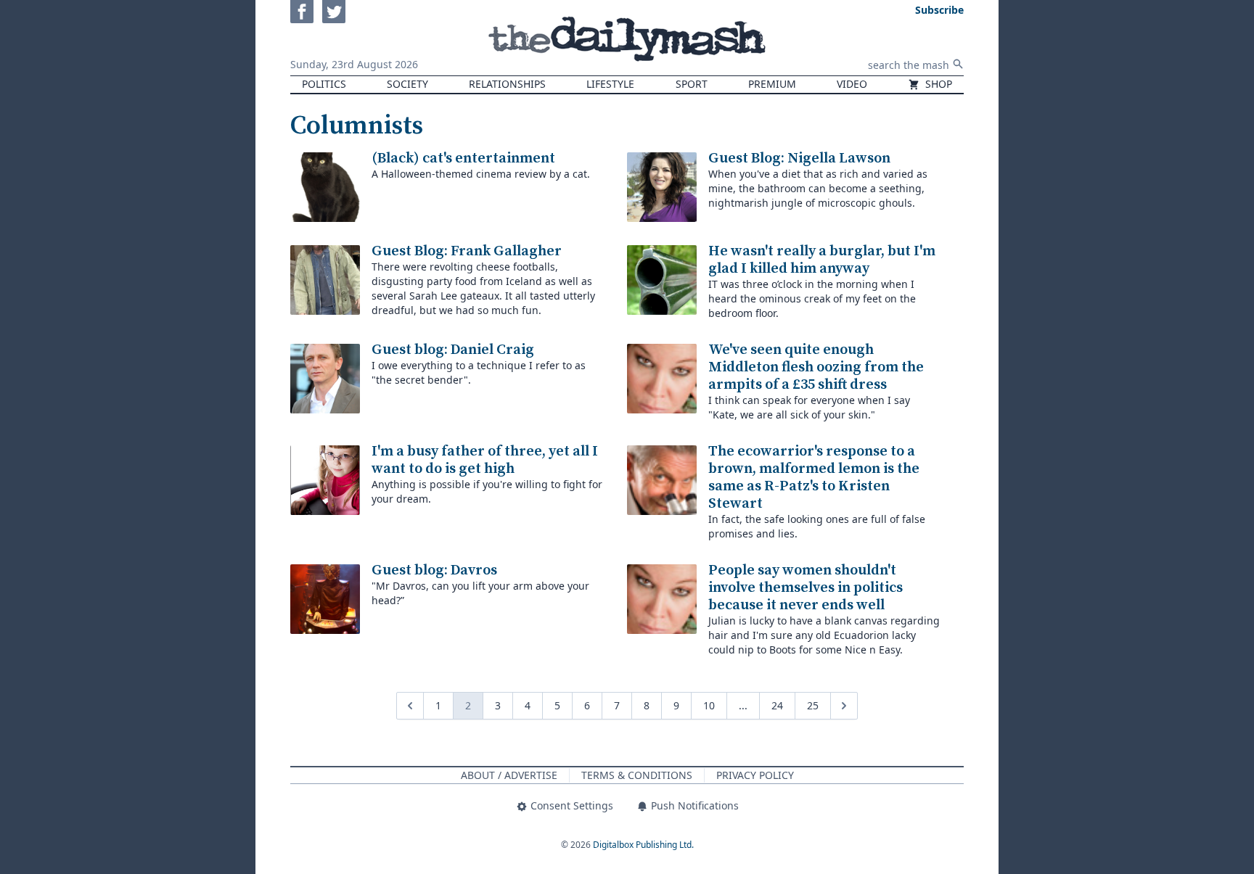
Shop (937, 84)
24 (777, 705)
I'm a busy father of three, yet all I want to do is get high (485, 460)
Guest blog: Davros (434, 570)
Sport (692, 84)
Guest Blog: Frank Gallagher (467, 251)
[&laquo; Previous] (410, 706)
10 (709, 705)
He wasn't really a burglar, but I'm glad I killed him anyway (821, 260)
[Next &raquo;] (844, 706)
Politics (324, 84)
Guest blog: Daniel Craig (453, 350)
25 (813, 705)
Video (852, 84)
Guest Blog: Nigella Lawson (799, 158)
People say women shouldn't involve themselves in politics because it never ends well (805, 587)
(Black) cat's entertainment (463, 158)
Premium (772, 84)
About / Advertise (509, 775)
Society (407, 84)
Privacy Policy (755, 775)
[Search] (958, 63)
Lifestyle (610, 84)
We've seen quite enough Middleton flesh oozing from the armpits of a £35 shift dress (816, 367)
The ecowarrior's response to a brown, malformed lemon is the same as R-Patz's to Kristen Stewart (813, 477)
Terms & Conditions (636, 775)
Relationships (507, 84)
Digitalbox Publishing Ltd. (643, 844)
